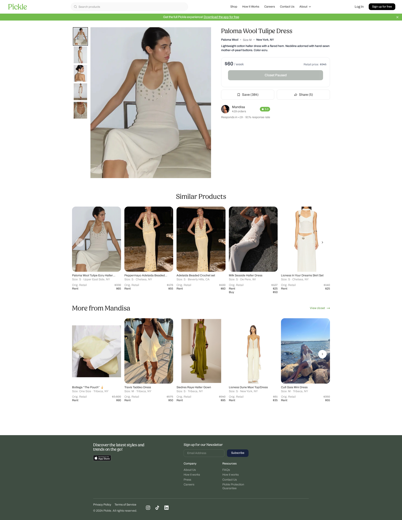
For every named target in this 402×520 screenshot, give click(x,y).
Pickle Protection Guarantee (233, 486)
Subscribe (237, 452)
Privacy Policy (102, 504)
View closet (317, 308)
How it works (192, 474)
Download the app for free (221, 17)
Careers (269, 6)
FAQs (226, 469)
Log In (359, 6)
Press (187, 479)
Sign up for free (382, 6)
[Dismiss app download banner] (397, 17)
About (303, 6)
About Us (190, 469)
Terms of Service (125, 504)
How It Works (250, 6)
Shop (233, 6)
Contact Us (287, 6)
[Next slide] (322, 242)
